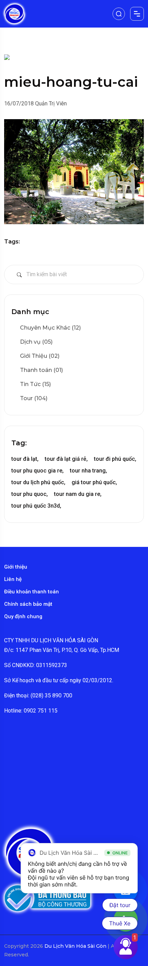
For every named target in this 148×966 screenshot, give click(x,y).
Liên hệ (13, 579)
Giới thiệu (15, 567)
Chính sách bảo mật (28, 604)
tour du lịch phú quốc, (38, 482)
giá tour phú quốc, (94, 482)
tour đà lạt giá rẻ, (66, 459)
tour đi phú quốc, (115, 459)
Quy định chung (23, 616)
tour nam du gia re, (78, 494)
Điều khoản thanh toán (31, 592)
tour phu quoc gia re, (37, 470)
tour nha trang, (88, 470)
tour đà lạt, (25, 459)
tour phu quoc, (29, 494)
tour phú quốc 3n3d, (36, 505)
